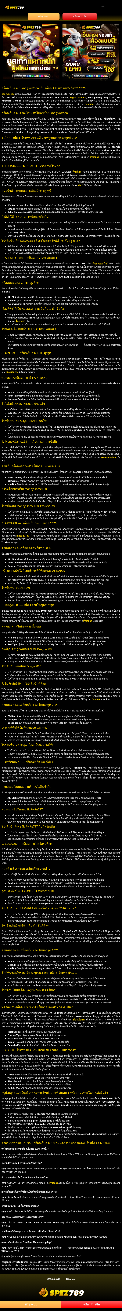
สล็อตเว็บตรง (7, 94)
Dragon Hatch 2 (77, 97)
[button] (103, 6)
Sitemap (70, 1279)
